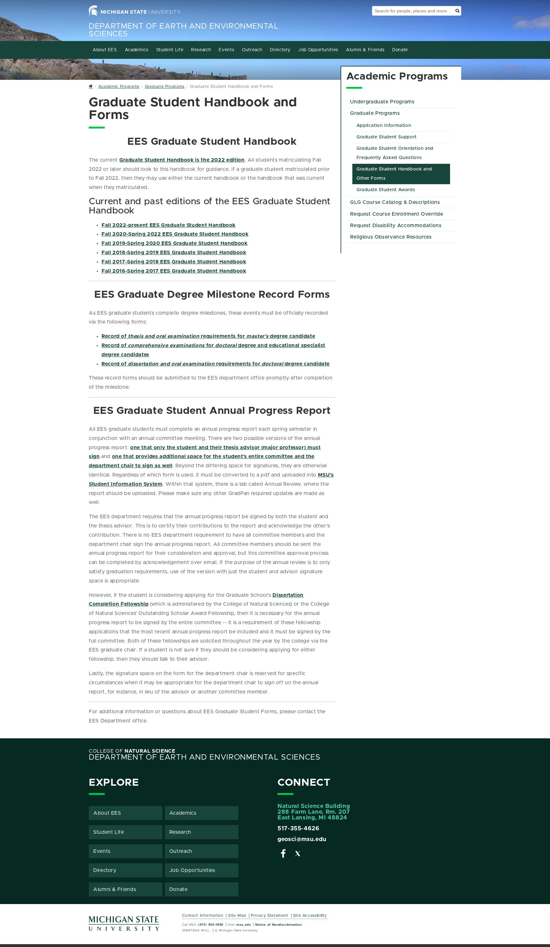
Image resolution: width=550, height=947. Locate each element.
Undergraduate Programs (382, 101)
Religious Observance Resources (391, 237)
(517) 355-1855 (210, 924)
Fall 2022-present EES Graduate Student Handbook (169, 225)
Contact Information (202, 916)
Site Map (237, 916)
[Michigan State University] (124, 925)
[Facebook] (283, 854)
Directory (280, 50)
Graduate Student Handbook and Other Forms (394, 174)
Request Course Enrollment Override (396, 214)
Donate (400, 50)
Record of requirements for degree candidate (208, 336)
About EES (105, 50)
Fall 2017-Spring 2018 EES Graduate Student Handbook (174, 261)
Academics (137, 50)
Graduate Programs (375, 113)
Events (226, 50)
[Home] (91, 87)
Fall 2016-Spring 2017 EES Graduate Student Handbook (174, 271)
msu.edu (243, 924)
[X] (298, 854)
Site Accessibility (310, 916)
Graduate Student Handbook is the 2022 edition (182, 160)
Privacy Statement (269, 916)
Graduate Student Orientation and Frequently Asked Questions (395, 153)
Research (201, 50)
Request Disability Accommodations (395, 225)
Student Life (170, 50)
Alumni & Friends (365, 50)
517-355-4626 (299, 829)
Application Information (383, 125)
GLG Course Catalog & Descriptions (395, 202)
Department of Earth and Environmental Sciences (204, 757)
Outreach (252, 50)
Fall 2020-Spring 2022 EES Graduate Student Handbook (175, 234)
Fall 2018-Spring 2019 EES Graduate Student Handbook (174, 252)
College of (132, 751)
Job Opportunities (318, 50)
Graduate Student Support (386, 137)
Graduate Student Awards (385, 190)
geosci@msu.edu (302, 839)
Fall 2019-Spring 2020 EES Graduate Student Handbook (175, 243)
